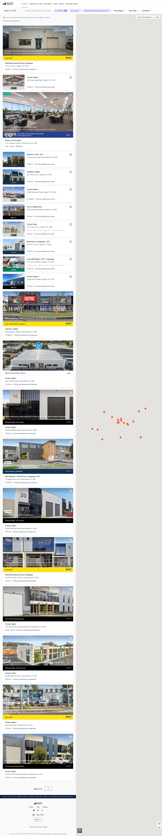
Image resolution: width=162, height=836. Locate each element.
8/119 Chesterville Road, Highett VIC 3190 (42, 210)
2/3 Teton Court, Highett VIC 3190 (39, 175)
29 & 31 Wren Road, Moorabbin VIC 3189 (19, 381)
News (56, 4)
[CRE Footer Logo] (38, 803)
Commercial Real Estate (8, 3)
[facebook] (34, 810)
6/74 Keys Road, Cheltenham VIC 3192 (19, 725)
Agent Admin (40, 814)
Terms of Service (58, 833)
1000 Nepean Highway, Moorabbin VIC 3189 (21, 332)
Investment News (71, 4)
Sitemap (45, 827)
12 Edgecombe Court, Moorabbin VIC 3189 (20, 479)
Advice (61, 4)
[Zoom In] (159, 824)
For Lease (10, 796)
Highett (45, 796)
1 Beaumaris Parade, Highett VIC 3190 (40, 279)
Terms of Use (38, 827)
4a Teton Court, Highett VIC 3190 (39, 244)
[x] (42, 810)
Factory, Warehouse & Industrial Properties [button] (61, 796)
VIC (15, 796)
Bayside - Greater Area (35, 796)
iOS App (45, 807)
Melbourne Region (23, 796)
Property (24, 4)
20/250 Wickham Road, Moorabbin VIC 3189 (21, 528)
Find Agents (48, 4)
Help (38, 807)
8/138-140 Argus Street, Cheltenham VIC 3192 (21, 578)
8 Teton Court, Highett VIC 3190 (17, 66)
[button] (38, 53)
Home (4, 796)
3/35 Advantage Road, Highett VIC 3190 (41, 80)
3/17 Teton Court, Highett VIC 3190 (39, 227)
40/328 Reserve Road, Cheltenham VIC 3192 (21, 676)
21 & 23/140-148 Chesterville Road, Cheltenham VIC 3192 (25, 627)
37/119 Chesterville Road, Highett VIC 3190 (42, 157)
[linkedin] (38, 810)
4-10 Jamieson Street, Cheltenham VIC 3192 (21, 143)
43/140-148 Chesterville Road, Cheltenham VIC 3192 (24, 774)
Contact (31, 807)
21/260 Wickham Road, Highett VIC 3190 (41, 192)
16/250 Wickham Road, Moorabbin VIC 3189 (21, 430)
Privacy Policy (47, 833)
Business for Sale (35, 4)
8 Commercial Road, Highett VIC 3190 (40, 262)
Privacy (32, 827)
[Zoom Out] (159, 827)
